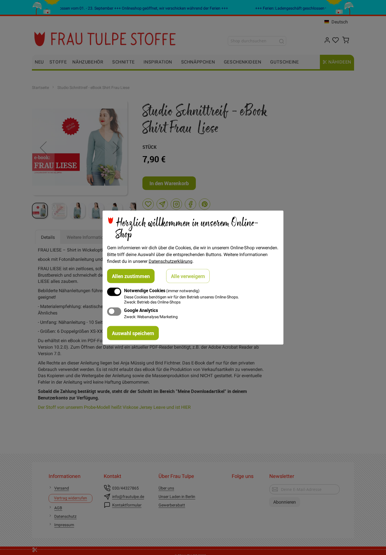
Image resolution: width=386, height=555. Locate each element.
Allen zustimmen (131, 276)
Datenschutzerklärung (170, 261)
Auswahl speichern (133, 332)
